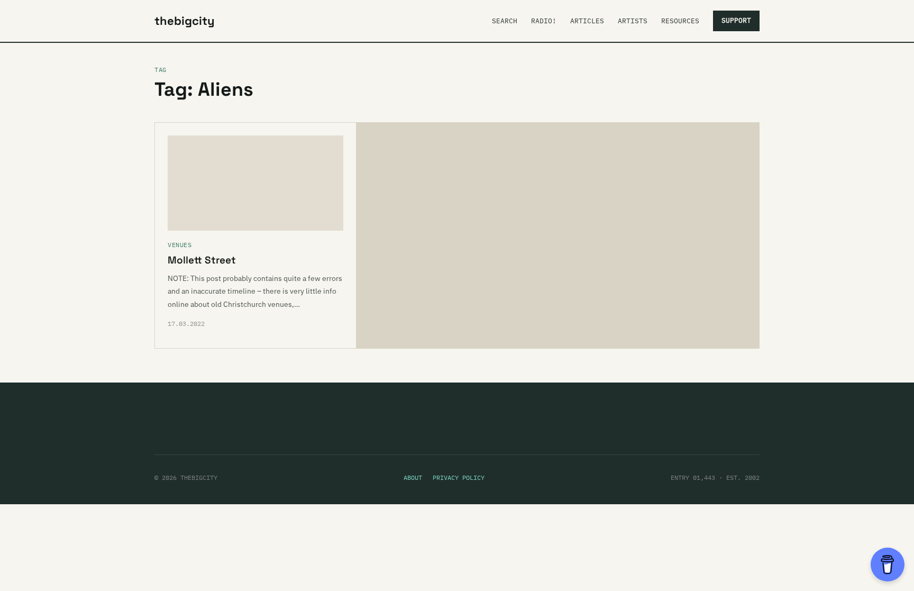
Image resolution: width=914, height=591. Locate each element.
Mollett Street (202, 260)
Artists (632, 20)
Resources (680, 20)
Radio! (543, 20)
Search (504, 20)
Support (736, 20)
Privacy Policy (459, 477)
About (413, 477)
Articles (587, 20)
